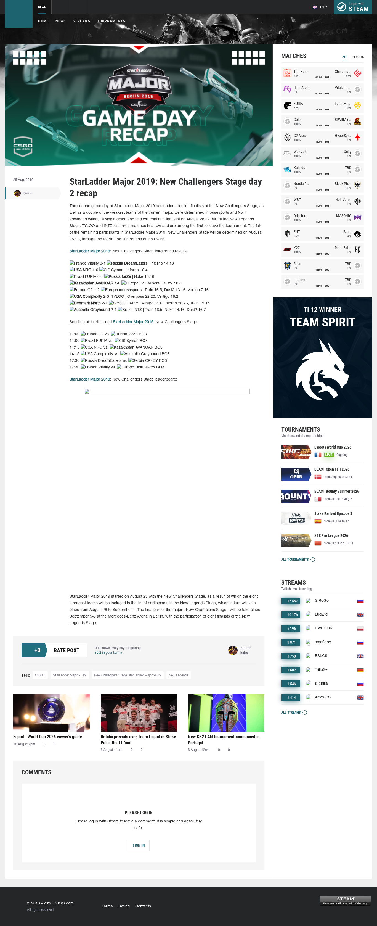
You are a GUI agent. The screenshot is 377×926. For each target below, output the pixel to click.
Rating (124, 906)
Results (358, 57)
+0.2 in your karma (108, 652)
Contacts (143, 906)
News (42, 7)
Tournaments (111, 21)
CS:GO (40, 675)
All (344, 57)
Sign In (138, 845)
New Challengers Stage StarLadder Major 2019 (127, 675)
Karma (107, 906)
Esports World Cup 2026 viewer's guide (47, 736)
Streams (82, 21)
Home (43, 21)
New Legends (178, 675)
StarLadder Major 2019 (90, 251)
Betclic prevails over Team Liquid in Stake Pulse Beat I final (138, 739)
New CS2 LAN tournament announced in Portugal (224, 739)
